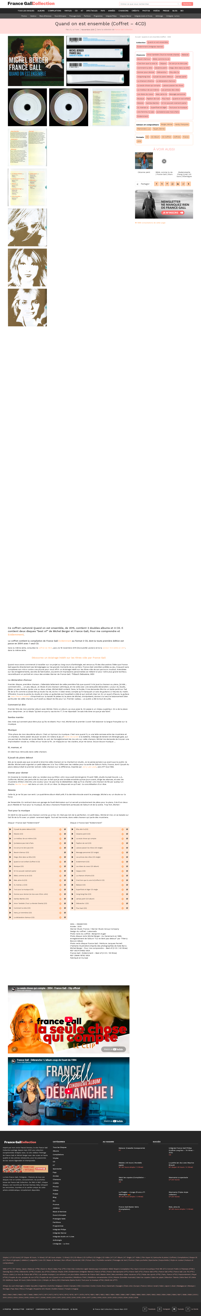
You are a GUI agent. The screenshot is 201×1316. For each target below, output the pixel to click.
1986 (123, 1294)
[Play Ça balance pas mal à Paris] (10, 843)
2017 (89, 1297)
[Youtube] (174, 1309)
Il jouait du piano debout (163, 77)
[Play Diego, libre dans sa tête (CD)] (10, 857)
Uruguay (75, 1289)
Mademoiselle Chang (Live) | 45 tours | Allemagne (184, 174)
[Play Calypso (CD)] (72, 871)
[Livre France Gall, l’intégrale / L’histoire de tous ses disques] (25, 1169)
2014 (73, 1297)
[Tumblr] (188, 184)
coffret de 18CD (45, 648)
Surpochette (164, 1260)
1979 (87, 1294)
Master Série (105, 1274)
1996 (174, 1294)
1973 (56, 1294)
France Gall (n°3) (135, 1272)
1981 (97, 1294)
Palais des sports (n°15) (151, 1274)
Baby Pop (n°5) (60, 1269)
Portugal (29, 1289)
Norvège (6, 1289)
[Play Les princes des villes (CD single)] (72, 857)
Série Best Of (185, 1277)
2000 (195, 1294)
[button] (36, 61)
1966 (20, 1294)
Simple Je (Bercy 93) (51, 1280)
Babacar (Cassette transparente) (132, 1148)
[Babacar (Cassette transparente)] (109, 1152)
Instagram (166, 1309)
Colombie (85, 1286)
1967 (25, 1294)
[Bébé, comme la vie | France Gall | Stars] (164, 161)
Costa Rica (101, 1286)
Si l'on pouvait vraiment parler (174, 103)
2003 (15, 1297)
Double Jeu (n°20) (42, 1272)
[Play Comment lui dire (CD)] (10, 908)
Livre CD (42, 1260)
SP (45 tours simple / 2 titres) (131, 1167)
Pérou (22, 1289)
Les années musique (47, 1274)
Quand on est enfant (181, 99)
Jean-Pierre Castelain (20, 696)
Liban (173, 1286)
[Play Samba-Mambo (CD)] (10, 899)
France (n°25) (100, 1272)
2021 (109, 1297)
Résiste (140, 103)
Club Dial (70, 1269)
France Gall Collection (124, 29)
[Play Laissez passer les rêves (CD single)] (72, 848)
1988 (133, 1294)
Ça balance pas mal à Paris (168, 112)
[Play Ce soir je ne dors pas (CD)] (10, 848)
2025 (131, 1297)
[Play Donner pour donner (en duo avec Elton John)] (10, 894)
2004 (21, 1297)
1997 (179, 1294)
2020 (104, 1297)
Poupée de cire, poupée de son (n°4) (23, 1277)
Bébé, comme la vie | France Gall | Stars (164, 173)
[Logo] (61, 3)
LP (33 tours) (174, 1180)
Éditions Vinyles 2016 (59, 1272)
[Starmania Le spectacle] (159, 1182)
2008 (43, 1297)
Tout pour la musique (178, 107)
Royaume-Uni (39, 1289)
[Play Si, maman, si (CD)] (10, 885)
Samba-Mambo (152, 103)
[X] (161, 184)
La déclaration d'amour (165, 81)
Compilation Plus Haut (129, 1269)
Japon (167, 1286)
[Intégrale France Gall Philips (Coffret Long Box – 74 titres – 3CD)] (159, 1152)
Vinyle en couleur (177, 1260)
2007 (37, 1297)
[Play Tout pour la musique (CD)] (10, 889)
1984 (112, 1294)
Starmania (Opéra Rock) (70, 1280)
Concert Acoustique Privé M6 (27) (152, 1269)
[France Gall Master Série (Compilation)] (109, 1211)
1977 (76, 1294)
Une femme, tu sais (145, 112)
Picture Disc (90, 1260)
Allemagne (20, 1286)
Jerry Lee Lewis (89, 767)
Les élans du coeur (145, 94)
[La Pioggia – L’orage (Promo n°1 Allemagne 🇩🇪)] (109, 1196)
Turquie (68, 1289)
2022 (115, 1297)
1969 (36, 1294)
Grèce (150, 1286)
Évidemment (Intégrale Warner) (150, 47)
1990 (143, 1294)
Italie (161, 1286)
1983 (107, 1294)
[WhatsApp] (172, 184)
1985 (117, 1294)
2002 (10, 1297)
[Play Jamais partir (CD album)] (72, 899)
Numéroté (76, 1260)
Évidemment (142, 116)
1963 (4, 1294)
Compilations (183, 1257)
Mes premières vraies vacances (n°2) (126, 1274)
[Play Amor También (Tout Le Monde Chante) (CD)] (10, 903)
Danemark (110, 1286)
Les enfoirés (61, 1274)
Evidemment (16, 634)
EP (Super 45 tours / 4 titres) (181, 1167)
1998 (184, 1294)
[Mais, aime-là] (159, 1211)
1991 (148, 1294)
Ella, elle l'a (174, 72)
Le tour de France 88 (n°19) (26, 1274)
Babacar (185, 55)
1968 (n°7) (7, 1269)
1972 (51, 1294)
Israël (156, 1286)
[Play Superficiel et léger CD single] (72, 889)
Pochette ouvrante (104, 1260)
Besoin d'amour (143, 59)
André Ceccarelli (71, 737)
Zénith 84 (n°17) (111, 1280)
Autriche (51, 1286)
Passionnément (184, 1274)
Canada (73, 1286)
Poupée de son (46, 1277)
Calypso (163, 63)
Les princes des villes (170, 90)
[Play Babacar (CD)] (72, 885)
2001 (4, 1297)
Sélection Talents (172, 1277)
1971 (46, 1294)
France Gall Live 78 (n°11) (183, 1272)
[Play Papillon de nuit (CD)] (72, 843)
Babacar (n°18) (34, 1269)
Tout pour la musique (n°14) (92, 1280)
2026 (136, 1297)
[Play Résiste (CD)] (10, 834)
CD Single (97, 1257)
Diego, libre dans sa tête (179, 68)
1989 (138, 1294)
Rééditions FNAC (80, 1277)
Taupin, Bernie (159, 129)
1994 (164, 1294)
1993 (158, 1294)
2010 (54, 1297)
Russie (48, 1289)
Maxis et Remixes (53, 1260)
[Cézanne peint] (144, 161)
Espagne (119, 1286)
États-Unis (128, 1286)
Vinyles (5, 1257)
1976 (71, 1294)
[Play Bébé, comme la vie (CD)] (10, 875)
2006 (32, 1297)
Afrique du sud (8, 1286)
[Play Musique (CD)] (10, 866)
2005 (26, 1297)
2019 (99, 1297)
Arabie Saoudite (31, 1286)
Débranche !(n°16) (27, 1272)
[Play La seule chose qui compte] (72, 838)
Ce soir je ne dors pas (178, 63)
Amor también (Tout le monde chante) (163, 55)
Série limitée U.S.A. (34, 1280)
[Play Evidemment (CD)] (72, 861)
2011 (58, 1297)
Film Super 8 (147, 1257)
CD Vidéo (106, 1257)
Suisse (60, 1289)
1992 (153, 1294)
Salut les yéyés (157, 1277)
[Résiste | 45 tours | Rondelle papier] (109, 1167)
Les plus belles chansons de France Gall (83, 1274)
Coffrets (177, 137)
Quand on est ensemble (158, 42)
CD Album (155, 137)
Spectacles (153, 1260)
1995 (169, 1294)
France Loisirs (8, 1274)
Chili (78, 1286)
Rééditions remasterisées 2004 (100, 1277)
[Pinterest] (167, 184)
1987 (128, 1294)
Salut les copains (143, 1277)
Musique (140, 99)
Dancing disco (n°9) (10, 1272)
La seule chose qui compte (148, 85)
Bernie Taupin (21, 784)
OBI (83, 1260)
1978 (82, 1294)
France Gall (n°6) (150, 1272)
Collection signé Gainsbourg (86, 1269)
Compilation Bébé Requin (109, 1269)
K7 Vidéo (136, 1257)
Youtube (181, 1309)
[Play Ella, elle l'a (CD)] (72, 829)
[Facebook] (156, 184)
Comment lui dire (144, 68)
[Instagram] (159, 1309)
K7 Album (118, 1257)
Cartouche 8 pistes (160, 1257)
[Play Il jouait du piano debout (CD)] (10, 829)
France (186, 137)
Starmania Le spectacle (178, 1177)
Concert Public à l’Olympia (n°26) (180, 1269)
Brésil (66, 1286)
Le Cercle (194, 1309)
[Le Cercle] (188, 1309)
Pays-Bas (14, 1289)
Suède (54, 1289)
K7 (120, 1150)
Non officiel (66, 1260)
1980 (92, 1294)
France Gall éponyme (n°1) (117, 1272)
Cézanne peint (161, 68)
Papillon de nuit (153, 99)
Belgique (59, 1286)
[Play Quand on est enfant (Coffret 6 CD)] (10, 861)
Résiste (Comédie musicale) (124, 1277)
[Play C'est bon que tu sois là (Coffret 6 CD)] (72, 880)
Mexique (191, 1286)
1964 (10, 1294)
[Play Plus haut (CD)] (72, 908)
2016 (83, 1297)
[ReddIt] (183, 184)
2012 (63, 1297)
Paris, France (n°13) (169, 1274)
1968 (30, 1294)
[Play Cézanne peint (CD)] (72, 834)
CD (147, 137)
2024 (125, 1297)
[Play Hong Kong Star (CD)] (72, 894)
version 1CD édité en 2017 (114, 648)
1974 (61, 1294)
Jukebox (24, 1260)
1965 (15, 1294)
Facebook (151, 1309)
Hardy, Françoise (181, 124)
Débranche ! (162, 72)
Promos (131, 1260)
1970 (41, 1294)
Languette (33, 1260)
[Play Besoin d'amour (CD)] (10, 852)
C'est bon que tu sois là (147, 63)
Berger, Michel (166, 124)
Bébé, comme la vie (161, 59)
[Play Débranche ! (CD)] (72, 903)
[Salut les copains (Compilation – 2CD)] (109, 1182)
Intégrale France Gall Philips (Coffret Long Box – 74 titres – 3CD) (181, 1150)
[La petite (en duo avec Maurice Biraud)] (159, 1167)
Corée (93, 1286)
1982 (102, 1294)
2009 (49, 1297)
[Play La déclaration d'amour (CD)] (10, 917)
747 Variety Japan (19, 1269)
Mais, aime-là (161, 94)
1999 (190, 1294)
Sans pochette (141, 1260)
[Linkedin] (178, 184)
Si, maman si (142, 107)
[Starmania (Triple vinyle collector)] (159, 1196)
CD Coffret (166, 137)
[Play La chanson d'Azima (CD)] (72, 875)
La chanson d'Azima (145, 81)
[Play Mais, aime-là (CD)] (10, 880)
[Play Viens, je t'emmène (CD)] (10, 912)
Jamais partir (181, 77)
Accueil (138, 37)
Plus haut (166, 99)
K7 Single (127, 1257)
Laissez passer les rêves (173, 85)
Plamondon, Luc (144, 129)
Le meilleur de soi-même (148, 90)
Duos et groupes (13, 1260)
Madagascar (181, 1286)
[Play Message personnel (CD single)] (72, 852)
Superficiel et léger (159, 107)
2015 (139, 141)
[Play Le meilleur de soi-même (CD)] (10, 838)
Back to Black (46, 1269)
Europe (136, 1286)
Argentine (42, 1286)
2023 (120, 1297)
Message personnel (177, 94)
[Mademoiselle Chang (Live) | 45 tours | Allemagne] (184, 161)
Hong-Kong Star (143, 77)
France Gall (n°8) (165, 1272)
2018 (94, 1297)
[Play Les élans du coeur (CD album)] (72, 866)
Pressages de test (120, 1260)
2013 (68, 1297)
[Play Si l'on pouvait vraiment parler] (10, 871)
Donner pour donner (145, 72)
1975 (66, 1294)
